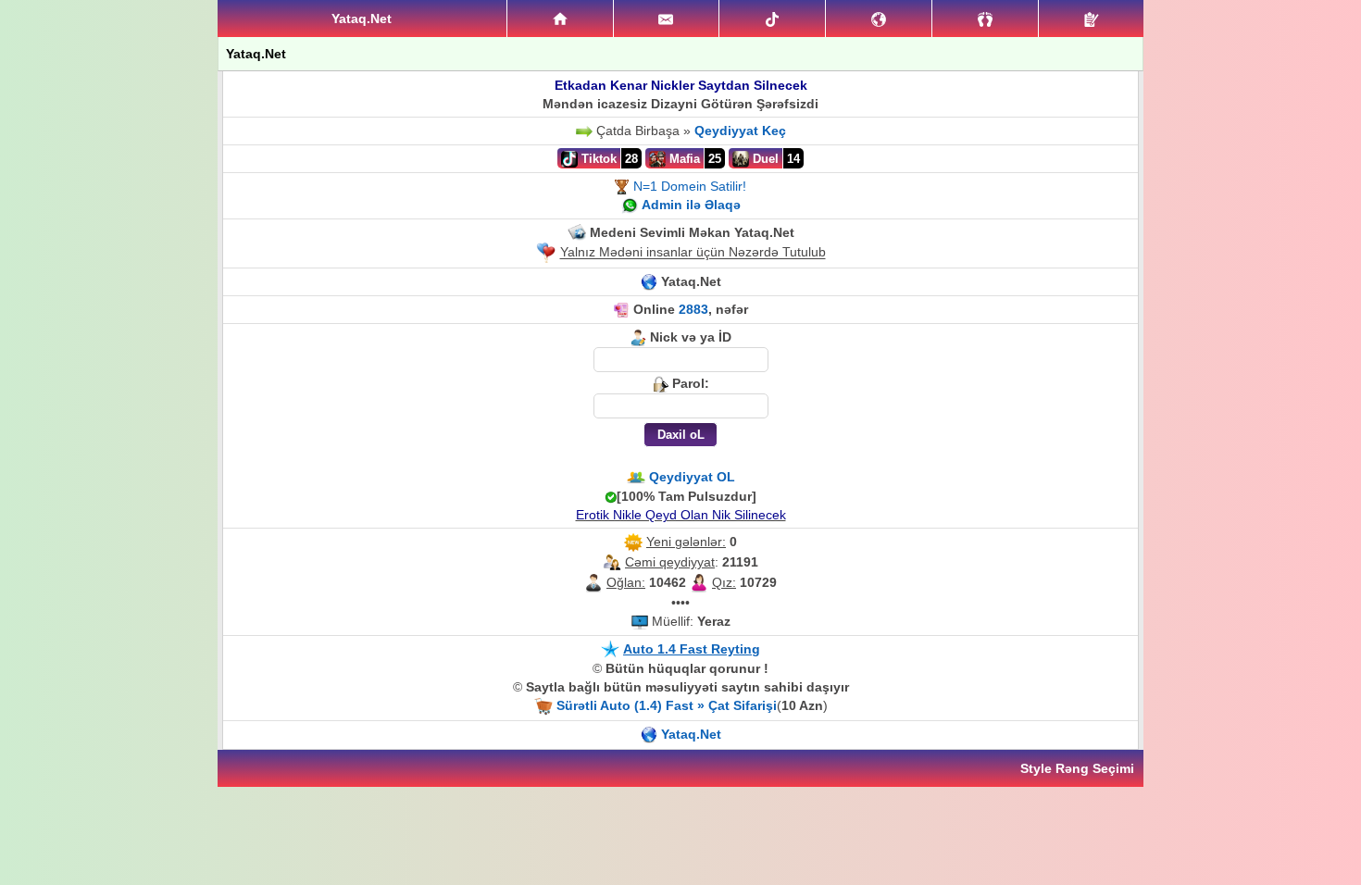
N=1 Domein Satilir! (689, 186)
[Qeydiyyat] (1091, 18)
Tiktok (597, 159)
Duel (764, 159)
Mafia (683, 159)
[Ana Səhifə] (560, 18)
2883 (693, 309)
